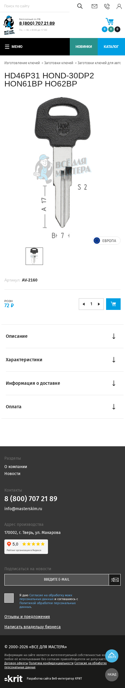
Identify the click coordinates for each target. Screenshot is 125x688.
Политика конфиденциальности (51, 663)
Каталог (111, 47)
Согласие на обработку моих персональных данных (45, 597)
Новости (12, 473)
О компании (15, 466)
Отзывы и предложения (27, 617)
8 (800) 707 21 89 (37, 23)
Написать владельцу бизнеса (32, 627)
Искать (78, 6)
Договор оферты (16, 663)
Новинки (84, 47)
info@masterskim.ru (94, 6)
